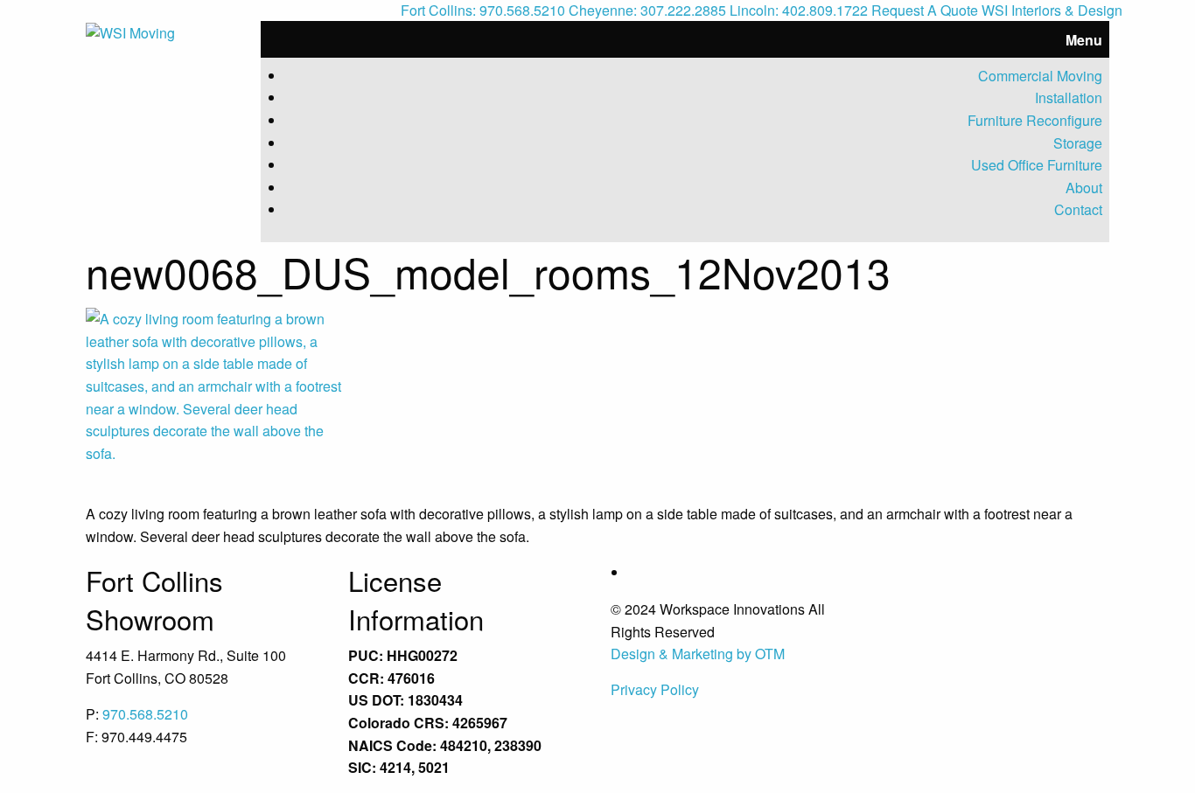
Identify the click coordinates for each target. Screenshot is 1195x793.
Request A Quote (924, 10)
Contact (1078, 209)
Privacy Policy (655, 689)
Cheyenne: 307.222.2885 (647, 10)
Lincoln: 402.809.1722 (799, 10)
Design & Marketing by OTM (698, 653)
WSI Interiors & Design (1052, 10)
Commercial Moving (1040, 76)
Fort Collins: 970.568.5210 (483, 10)
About (1084, 187)
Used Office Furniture (1036, 165)
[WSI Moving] (130, 31)
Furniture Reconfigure (1035, 120)
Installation (1068, 97)
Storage (1077, 143)
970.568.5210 (145, 714)
